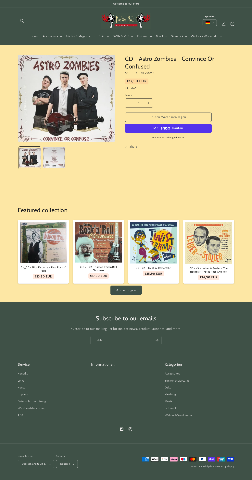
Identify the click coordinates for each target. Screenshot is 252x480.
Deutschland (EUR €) (34, 463)
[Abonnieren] (157, 340)
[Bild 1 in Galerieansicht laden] (30, 158)
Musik (168, 401)
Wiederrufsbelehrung (31, 408)
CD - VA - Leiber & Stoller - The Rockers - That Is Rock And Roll (209, 270)
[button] (22, 21)
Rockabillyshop (206, 466)
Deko (168, 387)
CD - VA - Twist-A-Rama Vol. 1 (153, 267)
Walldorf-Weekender (178, 415)
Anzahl (128, 95)
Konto (21, 387)
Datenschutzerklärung (32, 401)
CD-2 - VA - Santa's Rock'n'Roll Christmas (98, 268)
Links (21, 380)
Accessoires (172, 373)
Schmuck (171, 408)
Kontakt (23, 373)
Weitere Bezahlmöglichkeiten (168, 137)
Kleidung (170, 394)
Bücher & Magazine (177, 380)
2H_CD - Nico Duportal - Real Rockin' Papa (43, 269)
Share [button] (133, 146)
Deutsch (65, 463)
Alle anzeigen (126, 290)
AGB (20, 415)
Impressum (25, 394)
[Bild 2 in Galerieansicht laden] (54, 158)
